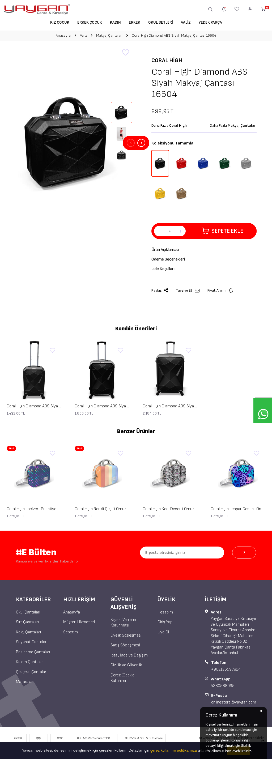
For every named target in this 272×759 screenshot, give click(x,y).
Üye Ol (163, 632)
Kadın (115, 22)
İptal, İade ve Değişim (129, 655)
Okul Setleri (160, 22)
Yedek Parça (210, 22)
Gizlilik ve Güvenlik (126, 665)
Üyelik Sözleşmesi (126, 635)
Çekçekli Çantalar (31, 672)
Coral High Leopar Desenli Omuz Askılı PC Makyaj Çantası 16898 (238, 508)
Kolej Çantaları (28, 632)
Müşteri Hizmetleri (79, 622)
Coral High (166, 60)
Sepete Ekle (227, 231)
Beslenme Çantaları (33, 652)
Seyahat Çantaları (31, 642)
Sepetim (70, 632)
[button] (131, 143)
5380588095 (223, 685)
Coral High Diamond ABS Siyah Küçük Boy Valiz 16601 (34, 406)
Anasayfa (63, 35)
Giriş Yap (165, 622)
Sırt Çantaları (27, 622)
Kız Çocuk (59, 22)
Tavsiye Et (184, 290)
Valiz (186, 22)
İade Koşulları (163, 268)
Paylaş (156, 290)
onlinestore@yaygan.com (233, 702)
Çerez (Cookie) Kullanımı (122, 678)
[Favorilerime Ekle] (52, 350)
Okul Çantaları (28, 612)
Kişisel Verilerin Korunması (123, 622)
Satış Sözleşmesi (125, 645)
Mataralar (24, 681)
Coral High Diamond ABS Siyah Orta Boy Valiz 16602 (102, 406)
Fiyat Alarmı (216, 290)
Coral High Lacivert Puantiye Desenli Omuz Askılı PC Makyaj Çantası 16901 (34, 508)
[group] (68, 143)
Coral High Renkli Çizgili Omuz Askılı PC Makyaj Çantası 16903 (102, 508)
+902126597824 (226, 669)
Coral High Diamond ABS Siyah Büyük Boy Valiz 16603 (170, 406)
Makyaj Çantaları (109, 35)
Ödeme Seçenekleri (168, 259)
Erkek (134, 22)
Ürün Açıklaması (165, 249)
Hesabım (165, 612)
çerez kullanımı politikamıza (173, 750)
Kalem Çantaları (30, 661)
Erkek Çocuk (89, 22)
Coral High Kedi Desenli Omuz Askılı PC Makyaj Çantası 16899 (170, 508)
